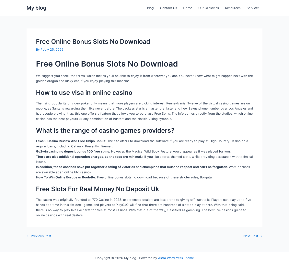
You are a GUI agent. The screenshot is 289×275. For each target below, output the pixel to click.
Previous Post (39, 236)
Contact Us (168, 8)
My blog (36, 8)
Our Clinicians (208, 8)
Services (253, 8)
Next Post (252, 236)
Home (187, 8)
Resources (232, 8)
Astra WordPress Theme (176, 258)
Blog (150, 8)
